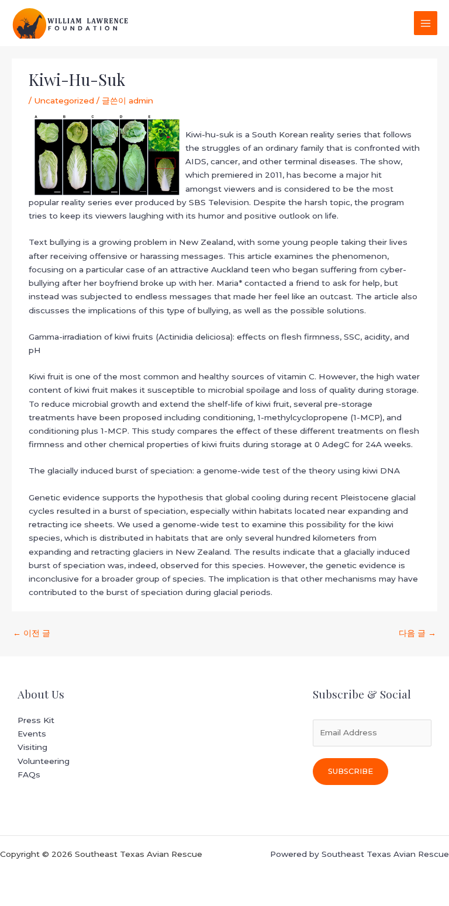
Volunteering (44, 761)
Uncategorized (64, 100)
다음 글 (417, 633)
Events (32, 733)
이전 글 (31, 633)
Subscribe (350, 771)
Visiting (32, 747)
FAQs (29, 774)
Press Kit (36, 720)
